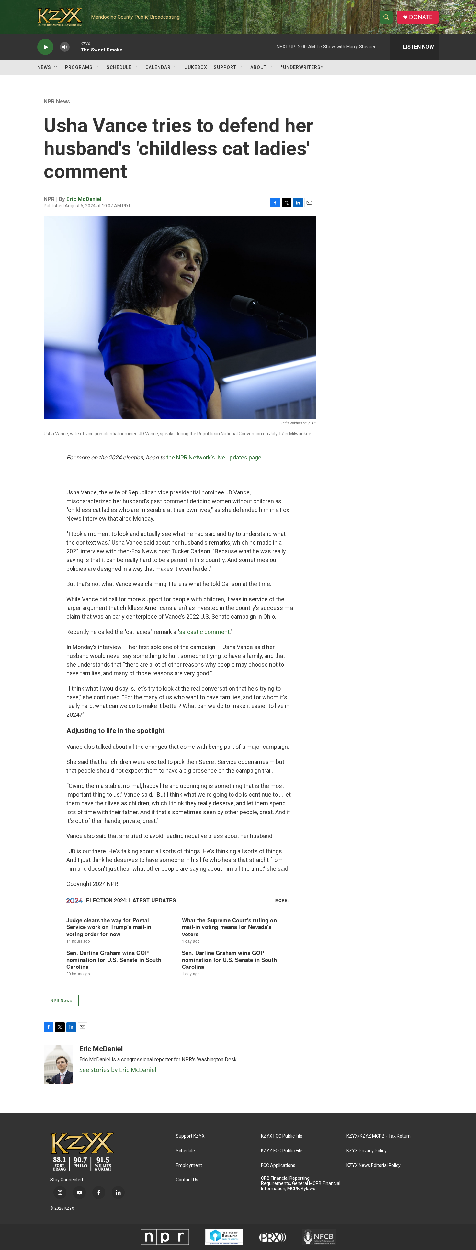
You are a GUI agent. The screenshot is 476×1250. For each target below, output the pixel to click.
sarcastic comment (204, 631)
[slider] (75, 46)
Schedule (119, 67)
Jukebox (196, 67)
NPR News (57, 101)
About (258, 67)
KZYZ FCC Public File (281, 1150)
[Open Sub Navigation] (56, 67)
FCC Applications (278, 1165)
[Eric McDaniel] (58, 1064)
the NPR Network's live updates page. (214, 457)
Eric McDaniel (83, 199)
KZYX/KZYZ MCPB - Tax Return (378, 1136)
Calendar (158, 67)
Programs (79, 67)
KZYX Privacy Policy (366, 1150)
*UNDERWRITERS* (301, 67)
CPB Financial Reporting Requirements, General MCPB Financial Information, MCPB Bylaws (300, 1183)
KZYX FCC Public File (281, 1136)
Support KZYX (190, 1136)
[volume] (64, 47)
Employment (189, 1165)
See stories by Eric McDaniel (117, 1070)
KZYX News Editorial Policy (373, 1165)
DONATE (420, 17)
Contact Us (187, 1180)
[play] (45, 47)
